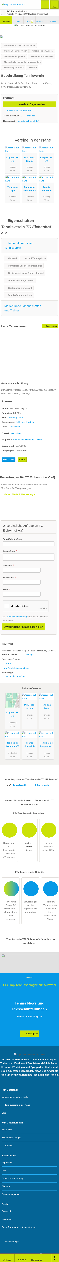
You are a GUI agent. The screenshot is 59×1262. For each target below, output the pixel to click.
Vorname (7, 565)
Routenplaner (51, 326)
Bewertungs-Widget (11, 1137)
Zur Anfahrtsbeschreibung (16, 668)
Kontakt (22, 459)
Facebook (6, 1211)
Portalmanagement (11, 1194)
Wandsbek (16, 433)
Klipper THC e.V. (12, 159)
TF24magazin (31, 1033)
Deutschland (14, 426)
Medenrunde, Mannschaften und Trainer (22, 308)
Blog (4, 1113)
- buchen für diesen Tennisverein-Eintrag (50, 910)
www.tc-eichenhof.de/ (28, 121)
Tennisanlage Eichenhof (12, 189)
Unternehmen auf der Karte (15, 1097)
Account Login (12, 1241)
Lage (18, 21)
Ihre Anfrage (9, 551)
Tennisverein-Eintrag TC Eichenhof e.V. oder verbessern (11, 910)
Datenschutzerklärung (16, 616)
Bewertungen (41, 21)
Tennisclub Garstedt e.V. (29, 189)
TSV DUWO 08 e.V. (29, 159)
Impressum (7, 1162)
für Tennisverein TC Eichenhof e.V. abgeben (8, 850)
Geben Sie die (20, 494)
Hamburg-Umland (33, 439)
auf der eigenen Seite (30, 907)
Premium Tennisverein (53, 142)
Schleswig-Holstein (25, 422)
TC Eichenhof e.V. (29, 706)
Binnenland (18, 439)
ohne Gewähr (20, 785)
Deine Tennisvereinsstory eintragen (19, 1227)
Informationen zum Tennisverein (18, 245)
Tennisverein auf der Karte (18, 110)
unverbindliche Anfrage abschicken (23, 626)
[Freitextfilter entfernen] (45, 4)
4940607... (17, 115)
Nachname (8, 577)
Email (6, 589)
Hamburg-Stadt (16, 417)
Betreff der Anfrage (12, 539)
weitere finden (28, 846)
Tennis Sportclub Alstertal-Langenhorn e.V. (46, 189)
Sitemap (6, 1186)
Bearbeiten (7, 1129)
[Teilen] (47, 1258)
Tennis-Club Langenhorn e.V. (46, 745)
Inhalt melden (42, 785)
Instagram (6, 1219)
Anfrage (53, 21)
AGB (4, 1170)
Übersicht (6, 21)
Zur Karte (8, 663)
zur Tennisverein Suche (3, 12)
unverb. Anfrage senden (31, 104)
